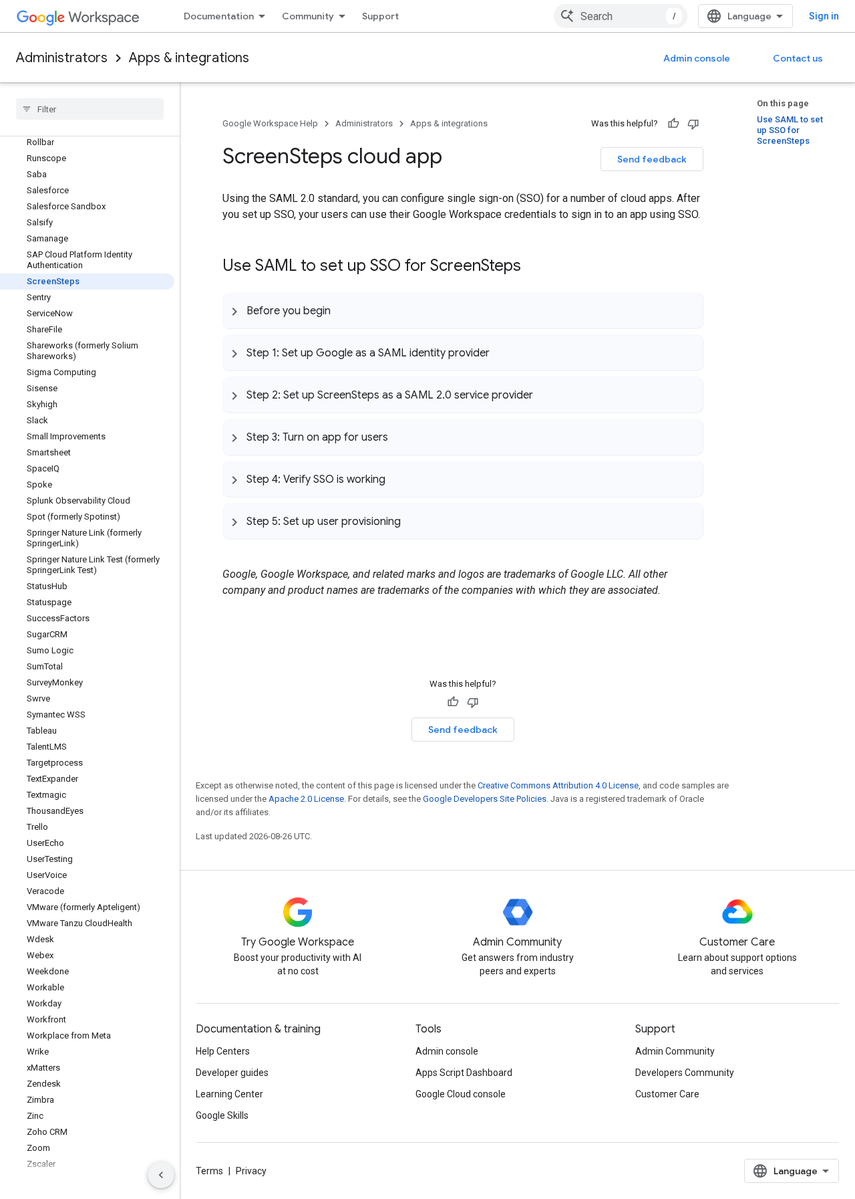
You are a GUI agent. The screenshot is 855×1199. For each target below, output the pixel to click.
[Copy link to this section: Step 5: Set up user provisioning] (414, 521)
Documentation (219, 16)
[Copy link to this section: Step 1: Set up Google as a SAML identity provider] (503, 352)
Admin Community (675, 1051)
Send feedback (652, 159)
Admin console (696, 58)
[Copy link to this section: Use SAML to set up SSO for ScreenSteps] (534, 267)
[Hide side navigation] (161, 1175)
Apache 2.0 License (306, 799)
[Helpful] (673, 124)
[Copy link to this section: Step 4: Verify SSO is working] (398, 479)
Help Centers (223, 1051)
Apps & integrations (189, 57)
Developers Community (684, 1072)
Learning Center (229, 1094)
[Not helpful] (693, 124)
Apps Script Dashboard (463, 1072)
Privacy (251, 1171)
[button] (462, 310)
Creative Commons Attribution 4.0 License (558, 785)
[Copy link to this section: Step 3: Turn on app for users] (401, 437)
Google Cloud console (460, 1094)
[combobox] (620, 16)
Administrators (62, 57)
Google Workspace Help (270, 123)
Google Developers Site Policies (484, 799)
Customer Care (667, 1094)
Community (308, 16)
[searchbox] (90, 109)
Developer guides (232, 1072)
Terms (209, 1171)
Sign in (824, 16)
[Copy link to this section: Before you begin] (344, 310)
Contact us (798, 58)
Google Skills (222, 1115)
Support (380, 16)
